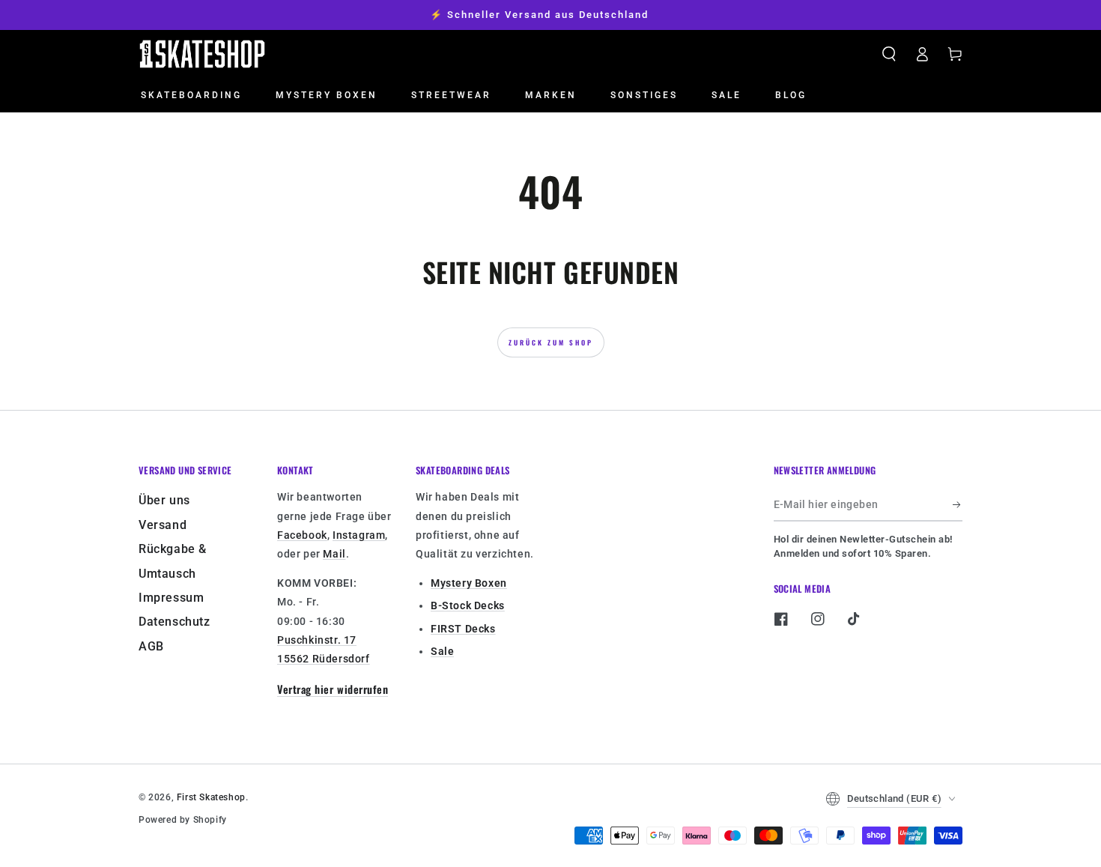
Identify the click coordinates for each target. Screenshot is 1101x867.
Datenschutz (174, 621)
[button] (889, 53)
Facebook (302, 535)
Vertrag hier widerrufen (332, 689)
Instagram (359, 535)
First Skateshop (211, 797)
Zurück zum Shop (551, 342)
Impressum (171, 597)
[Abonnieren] (957, 504)
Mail (334, 554)
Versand (162, 525)
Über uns (164, 500)
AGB (151, 646)
